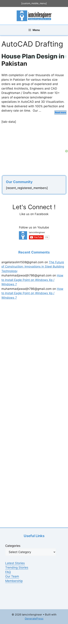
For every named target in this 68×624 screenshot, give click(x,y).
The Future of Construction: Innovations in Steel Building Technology (32, 266)
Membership (14, 581)
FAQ (8, 572)
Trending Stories (16, 567)
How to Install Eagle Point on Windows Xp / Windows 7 (32, 280)
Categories (12, 545)
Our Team (12, 576)
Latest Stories (15, 563)
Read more (60, 112)
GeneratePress (34, 618)
